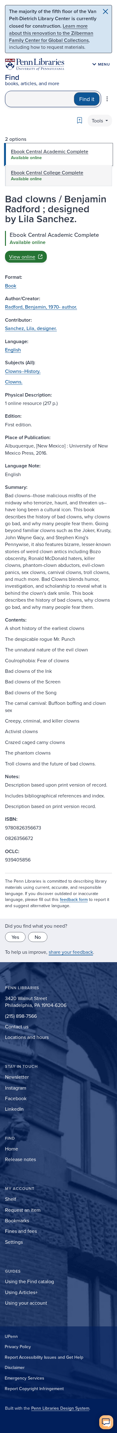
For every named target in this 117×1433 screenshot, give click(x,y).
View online (22, 256)
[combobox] (39, 99)
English (13, 349)
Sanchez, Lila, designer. (31, 328)
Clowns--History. (23, 371)
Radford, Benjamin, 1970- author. (41, 306)
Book (10, 285)
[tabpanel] (58, 247)
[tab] (58, 154)
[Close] (105, 11)
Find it (86, 99)
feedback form (74, 899)
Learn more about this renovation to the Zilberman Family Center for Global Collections (51, 33)
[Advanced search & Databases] (107, 99)
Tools (98, 120)
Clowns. (13, 381)
